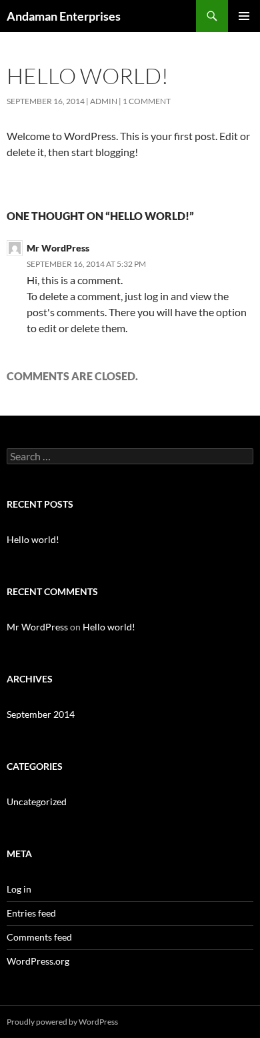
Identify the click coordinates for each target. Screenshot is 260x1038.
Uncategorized (37, 801)
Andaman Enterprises (64, 16)
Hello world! (33, 539)
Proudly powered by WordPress (62, 1022)
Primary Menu (244, 16)
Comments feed (39, 937)
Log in (19, 889)
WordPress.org (38, 961)
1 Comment (147, 101)
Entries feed (31, 913)
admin (103, 101)
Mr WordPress (58, 247)
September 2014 (41, 714)
